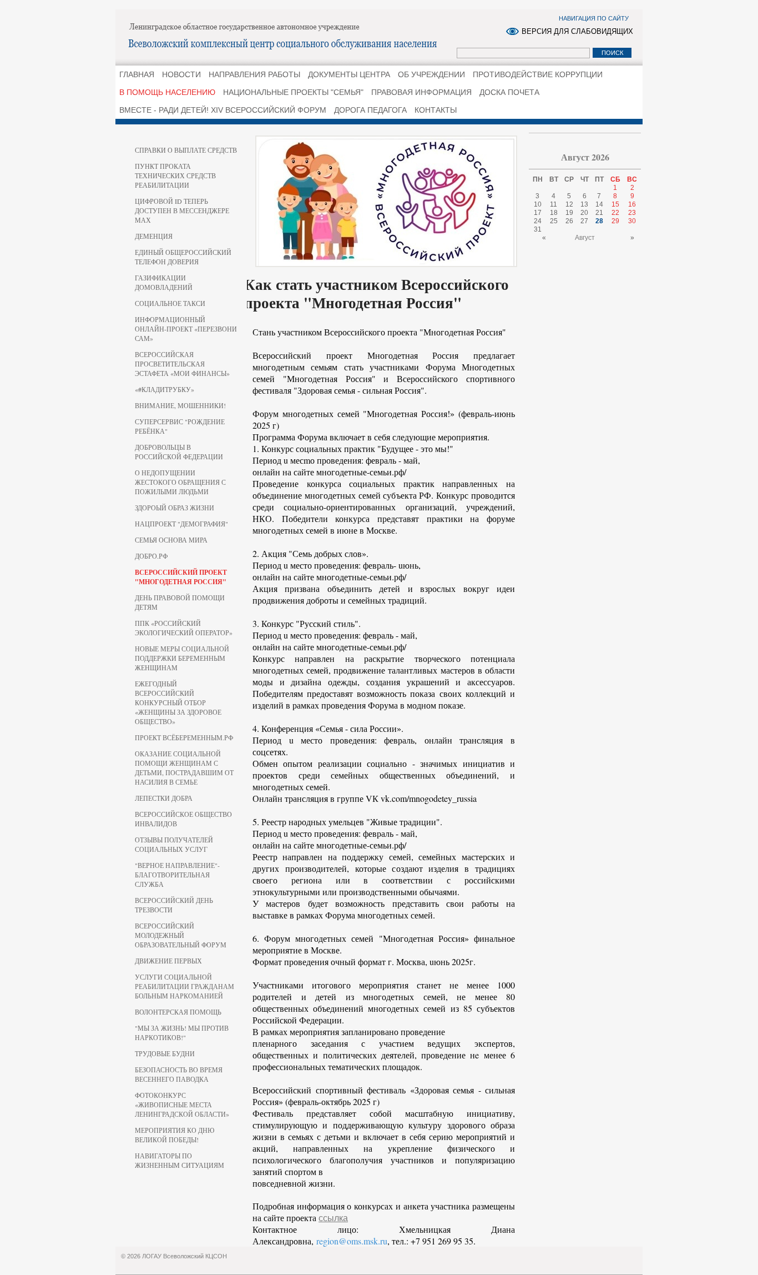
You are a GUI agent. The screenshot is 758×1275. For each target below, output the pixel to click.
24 (538, 221)
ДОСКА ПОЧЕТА (509, 92)
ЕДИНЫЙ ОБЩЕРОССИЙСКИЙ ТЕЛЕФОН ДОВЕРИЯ (183, 257)
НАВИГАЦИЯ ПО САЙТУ (594, 18)
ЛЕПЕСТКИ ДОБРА (164, 798)
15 (615, 204)
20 (584, 213)
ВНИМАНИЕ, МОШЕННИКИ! (180, 405)
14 (599, 204)
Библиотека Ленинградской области (287, 36)
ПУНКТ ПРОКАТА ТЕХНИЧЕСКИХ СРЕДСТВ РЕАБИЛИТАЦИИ (175, 175)
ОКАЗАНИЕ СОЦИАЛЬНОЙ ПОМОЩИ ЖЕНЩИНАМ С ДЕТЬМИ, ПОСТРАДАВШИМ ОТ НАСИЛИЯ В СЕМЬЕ (184, 767)
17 (538, 213)
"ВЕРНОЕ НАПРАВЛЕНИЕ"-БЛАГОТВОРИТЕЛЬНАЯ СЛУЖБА (177, 875)
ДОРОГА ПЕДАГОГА (370, 110)
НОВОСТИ (181, 74)
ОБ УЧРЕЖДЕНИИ (431, 74)
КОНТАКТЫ (436, 110)
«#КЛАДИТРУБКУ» (164, 389)
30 (632, 221)
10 (538, 204)
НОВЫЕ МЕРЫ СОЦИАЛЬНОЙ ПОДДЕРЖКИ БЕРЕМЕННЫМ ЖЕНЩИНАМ (182, 658)
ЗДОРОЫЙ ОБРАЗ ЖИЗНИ (174, 507)
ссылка (333, 1218)
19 (569, 213)
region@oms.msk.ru (351, 1241)
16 (632, 204)
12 (569, 204)
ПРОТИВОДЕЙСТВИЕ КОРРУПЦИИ (538, 74)
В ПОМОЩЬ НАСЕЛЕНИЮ (167, 92)
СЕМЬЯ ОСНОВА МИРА (171, 539)
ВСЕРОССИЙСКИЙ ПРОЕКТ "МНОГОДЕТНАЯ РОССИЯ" (181, 577)
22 (615, 213)
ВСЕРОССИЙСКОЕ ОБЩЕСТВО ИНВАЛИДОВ (183, 819)
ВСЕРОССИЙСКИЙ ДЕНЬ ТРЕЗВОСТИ (174, 905)
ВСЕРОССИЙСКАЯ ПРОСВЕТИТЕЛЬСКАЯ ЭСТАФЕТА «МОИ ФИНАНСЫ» (182, 364)
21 (599, 213)
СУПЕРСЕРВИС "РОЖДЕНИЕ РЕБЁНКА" (180, 426)
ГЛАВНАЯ (136, 74)
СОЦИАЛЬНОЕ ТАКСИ (170, 303)
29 (615, 221)
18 (554, 213)
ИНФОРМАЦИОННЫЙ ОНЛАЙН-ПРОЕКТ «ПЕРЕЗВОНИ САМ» (186, 329)
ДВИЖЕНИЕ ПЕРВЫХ (168, 960)
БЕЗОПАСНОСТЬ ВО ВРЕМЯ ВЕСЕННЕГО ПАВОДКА (179, 1074)
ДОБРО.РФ (151, 555)
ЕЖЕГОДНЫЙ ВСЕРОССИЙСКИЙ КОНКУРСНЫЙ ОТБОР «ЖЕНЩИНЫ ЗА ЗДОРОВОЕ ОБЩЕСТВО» (178, 702)
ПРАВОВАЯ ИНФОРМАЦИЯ (421, 92)
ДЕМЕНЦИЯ (154, 236)
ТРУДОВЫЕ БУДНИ (165, 1053)
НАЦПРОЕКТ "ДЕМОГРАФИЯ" (181, 523)
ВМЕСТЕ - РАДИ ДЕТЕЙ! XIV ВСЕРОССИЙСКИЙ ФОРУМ (222, 110)
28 (599, 221)
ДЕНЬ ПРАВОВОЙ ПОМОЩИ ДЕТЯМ (180, 602)
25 (554, 221)
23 (632, 213)
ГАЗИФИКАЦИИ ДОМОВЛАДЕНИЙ (164, 282)
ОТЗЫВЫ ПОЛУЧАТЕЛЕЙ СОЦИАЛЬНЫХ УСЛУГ (174, 844)
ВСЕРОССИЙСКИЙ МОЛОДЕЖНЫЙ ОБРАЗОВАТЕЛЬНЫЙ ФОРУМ (180, 935)
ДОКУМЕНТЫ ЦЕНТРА (349, 74)
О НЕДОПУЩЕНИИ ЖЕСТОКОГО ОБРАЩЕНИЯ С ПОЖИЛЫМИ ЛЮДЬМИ (180, 482)
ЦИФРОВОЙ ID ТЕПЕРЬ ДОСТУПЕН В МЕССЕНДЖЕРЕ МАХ (182, 210)
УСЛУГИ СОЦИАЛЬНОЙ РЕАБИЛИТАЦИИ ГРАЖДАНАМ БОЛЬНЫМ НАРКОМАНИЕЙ (184, 986)
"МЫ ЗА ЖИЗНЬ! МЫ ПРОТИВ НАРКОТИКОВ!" (182, 1032)
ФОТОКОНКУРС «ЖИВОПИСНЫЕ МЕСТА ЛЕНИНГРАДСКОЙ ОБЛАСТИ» (182, 1104)
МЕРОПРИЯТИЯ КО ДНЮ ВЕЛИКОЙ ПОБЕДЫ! (174, 1135)
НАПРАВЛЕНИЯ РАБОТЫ (254, 74)
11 (553, 204)
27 (584, 221)
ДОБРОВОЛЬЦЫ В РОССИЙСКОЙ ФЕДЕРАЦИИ (179, 452)
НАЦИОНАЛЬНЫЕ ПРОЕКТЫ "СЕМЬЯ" (293, 92)
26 (569, 221)
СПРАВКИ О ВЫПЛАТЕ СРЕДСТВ (186, 149)
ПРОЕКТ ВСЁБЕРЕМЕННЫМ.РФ (184, 737)
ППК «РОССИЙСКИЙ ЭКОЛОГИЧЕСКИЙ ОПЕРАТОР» (184, 628)
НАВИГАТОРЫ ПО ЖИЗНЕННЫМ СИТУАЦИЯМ (179, 1160)
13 (584, 204)
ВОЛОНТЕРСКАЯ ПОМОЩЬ (178, 1011)
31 (538, 229)
